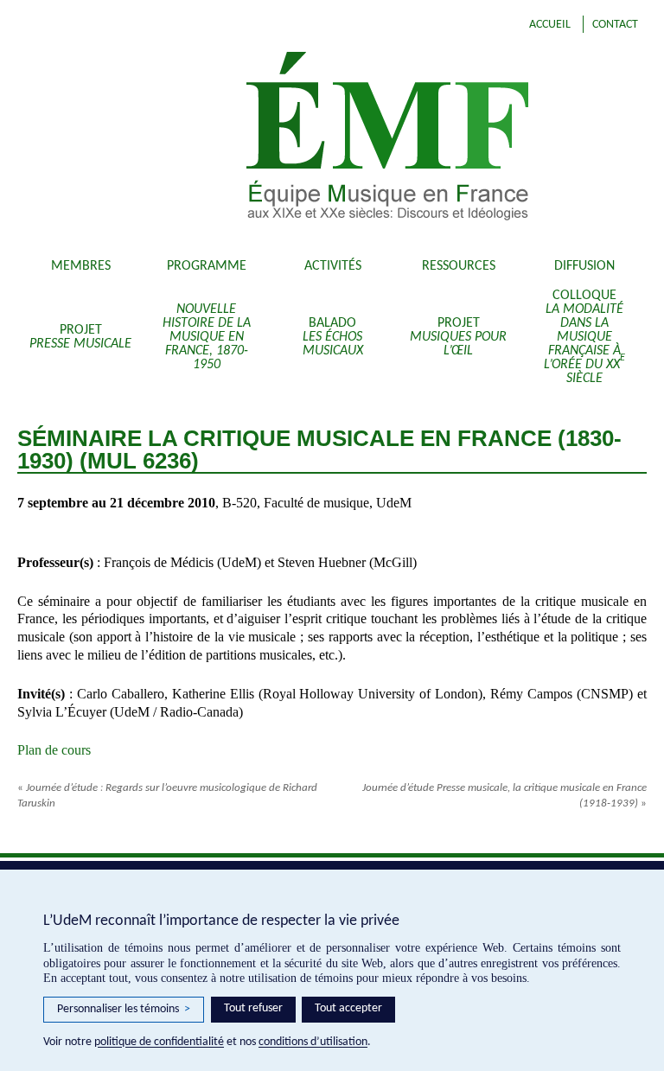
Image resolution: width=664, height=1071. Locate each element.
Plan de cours (54, 750)
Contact (615, 24)
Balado (333, 337)
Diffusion (584, 266)
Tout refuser (253, 1008)
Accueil (550, 24)
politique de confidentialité (159, 1042)
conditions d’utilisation (313, 1042)
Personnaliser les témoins (123, 1009)
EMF (409, 138)
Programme (206, 266)
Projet (80, 337)
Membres (81, 266)
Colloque (584, 337)
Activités (332, 266)
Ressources (458, 266)
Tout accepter (348, 1008)
